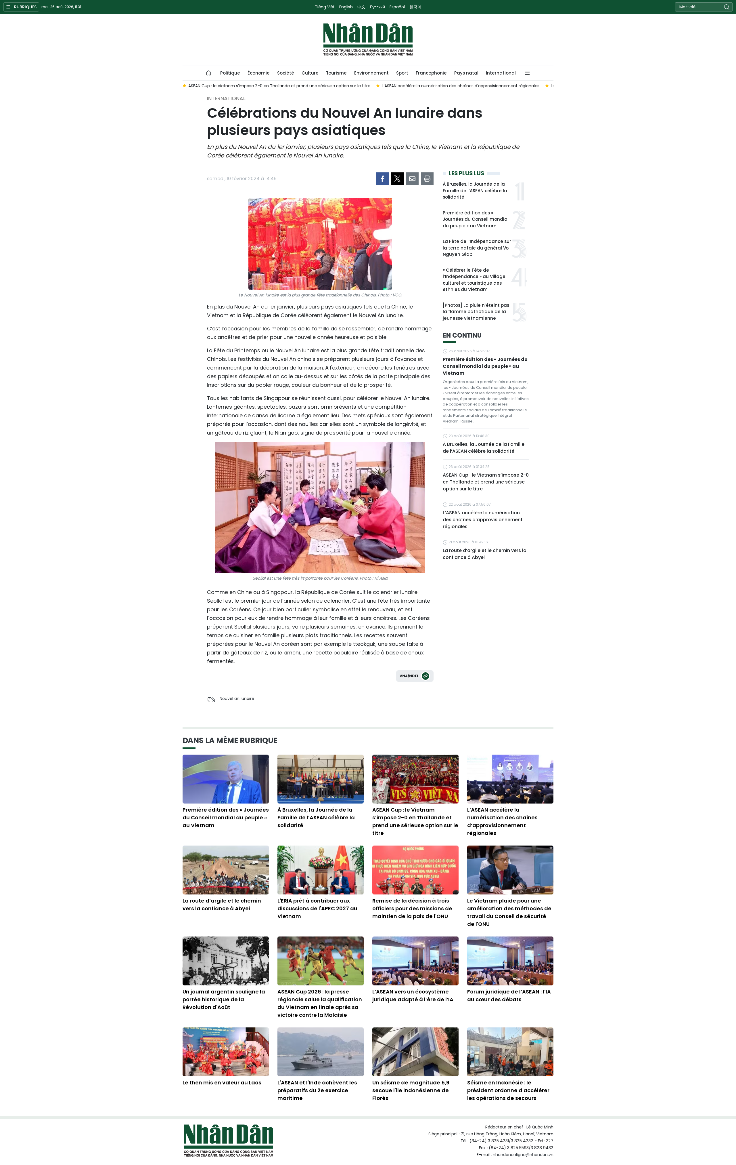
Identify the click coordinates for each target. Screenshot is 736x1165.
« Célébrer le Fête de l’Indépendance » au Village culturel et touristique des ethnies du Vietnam (474, 280)
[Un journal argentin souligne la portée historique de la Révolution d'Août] (226, 960)
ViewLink (425, 676)
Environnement (371, 73)
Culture (310, 73)
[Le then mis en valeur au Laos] (226, 1051)
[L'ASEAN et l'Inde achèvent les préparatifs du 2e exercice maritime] (320, 1051)
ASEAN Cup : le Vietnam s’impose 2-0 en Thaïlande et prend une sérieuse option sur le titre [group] (279, 86)
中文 (361, 7)
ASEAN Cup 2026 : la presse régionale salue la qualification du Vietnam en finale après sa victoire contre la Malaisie (319, 1003)
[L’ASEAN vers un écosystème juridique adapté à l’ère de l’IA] (415, 960)
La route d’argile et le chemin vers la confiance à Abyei (484, 554)
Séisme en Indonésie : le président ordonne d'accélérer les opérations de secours (508, 1090)
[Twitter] (397, 178)
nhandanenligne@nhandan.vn (523, 1155)
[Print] (427, 178)
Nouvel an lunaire (237, 698)
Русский (377, 7)
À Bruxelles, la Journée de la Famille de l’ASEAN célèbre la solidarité (475, 190)
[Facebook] (382, 178)
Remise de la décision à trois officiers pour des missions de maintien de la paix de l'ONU (412, 908)
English (346, 7)
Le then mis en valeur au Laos (222, 1082)
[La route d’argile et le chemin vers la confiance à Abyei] (226, 870)
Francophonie (431, 73)
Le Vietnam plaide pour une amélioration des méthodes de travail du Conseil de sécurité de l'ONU (509, 912)
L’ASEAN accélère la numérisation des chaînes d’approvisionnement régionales (483, 519)
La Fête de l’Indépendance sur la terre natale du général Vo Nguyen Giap (477, 247)
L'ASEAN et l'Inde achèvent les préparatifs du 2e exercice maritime (317, 1090)
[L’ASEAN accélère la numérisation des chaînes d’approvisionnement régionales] (510, 779)
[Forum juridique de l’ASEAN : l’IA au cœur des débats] (510, 960)
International (501, 73)
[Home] (209, 73)
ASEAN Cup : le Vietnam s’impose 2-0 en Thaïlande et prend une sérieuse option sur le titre (486, 482)
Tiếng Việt (325, 7)
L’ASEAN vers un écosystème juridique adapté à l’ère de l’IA (412, 995)
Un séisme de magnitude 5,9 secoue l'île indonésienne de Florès (410, 1090)
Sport (402, 73)
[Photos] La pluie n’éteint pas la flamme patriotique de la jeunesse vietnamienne (476, 311)
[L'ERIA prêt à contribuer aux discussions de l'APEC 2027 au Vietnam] (320, 870)
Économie (259, 73)
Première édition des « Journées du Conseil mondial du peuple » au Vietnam (476, 219)
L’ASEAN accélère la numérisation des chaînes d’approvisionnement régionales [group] (460, 86)
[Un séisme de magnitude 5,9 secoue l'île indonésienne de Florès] (415, 1051)
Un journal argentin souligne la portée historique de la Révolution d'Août (224, 999)
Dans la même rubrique (230, 740)
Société (285, 73)
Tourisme (336, 73)
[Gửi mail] (412, 178)
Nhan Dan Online (368, 39)
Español (397, 7)
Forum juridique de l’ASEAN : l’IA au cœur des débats (509, 995)
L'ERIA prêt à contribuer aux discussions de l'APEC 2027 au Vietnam (317, 908)
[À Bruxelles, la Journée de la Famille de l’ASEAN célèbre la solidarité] (320, 779)
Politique (230, 73)
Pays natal (466, 73)
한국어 (415, 7)
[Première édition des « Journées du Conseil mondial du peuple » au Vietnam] (226, 779)
